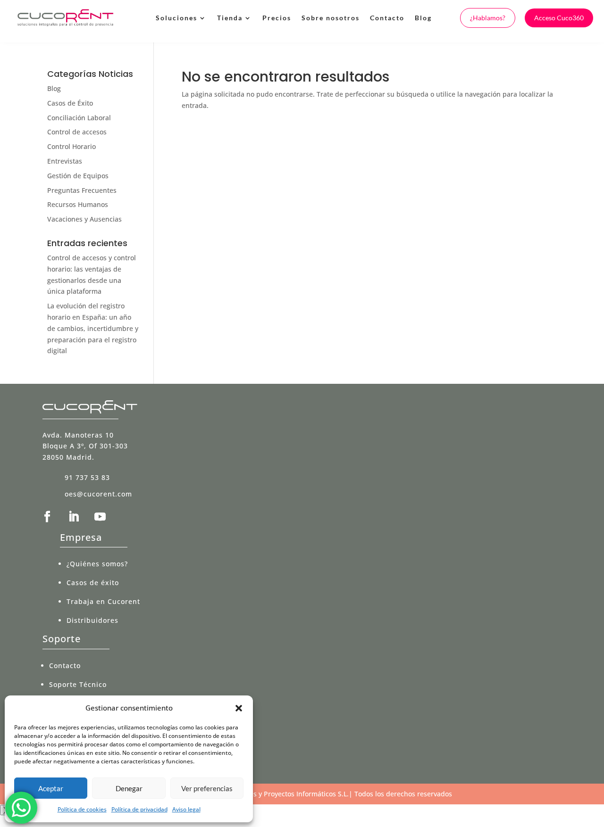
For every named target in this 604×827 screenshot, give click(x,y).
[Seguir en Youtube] (100, 516)
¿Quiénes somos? (97, 563)
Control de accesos (77, 131)
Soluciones (176, 18)
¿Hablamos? (487, 18)
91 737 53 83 (87, 477)
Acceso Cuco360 (559, 18)
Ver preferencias (207, 788)
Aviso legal (186, 809)
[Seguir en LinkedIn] (73, 516)
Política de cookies (82, 809)
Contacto (387, 18)
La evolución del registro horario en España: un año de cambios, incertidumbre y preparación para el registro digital (92, 328)
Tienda (230, 18)
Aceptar (50, 788)
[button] (238, 708)
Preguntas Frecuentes (82, 190)
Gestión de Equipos (78, 175)
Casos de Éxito (70, 103)
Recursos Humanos (77, 204)
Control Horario (71, 146)
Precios (276, 18)
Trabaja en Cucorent (103, 601)
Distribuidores (92, 620)
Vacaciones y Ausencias (84, 219)
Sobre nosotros (331, 18)
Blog (423, 18)
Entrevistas (64, 161)
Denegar (129, 788)
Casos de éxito (93, 582)
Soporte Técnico (78, 684)
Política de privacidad (139, 809)
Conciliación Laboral (79, 117)
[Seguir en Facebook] (47, 516)
